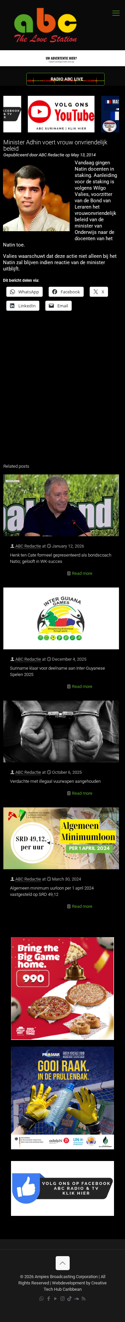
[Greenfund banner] (62, 1147)
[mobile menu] (116, 13)
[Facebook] (62, 1214)
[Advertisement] (62, 391)
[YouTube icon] (55, 1299)
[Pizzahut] (62, 1038)
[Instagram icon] (62, 1299)
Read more (82, 573)
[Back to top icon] (63, 1263)
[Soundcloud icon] (76, 1299)
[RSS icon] (83, 1299)
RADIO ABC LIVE (67, 79)
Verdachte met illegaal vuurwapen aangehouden (55, 781)
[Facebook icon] (48, 1299)
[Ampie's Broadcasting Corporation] (52, 25)
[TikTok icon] (69, 1299)
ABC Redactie (28, 546)
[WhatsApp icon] (41, 1299)
